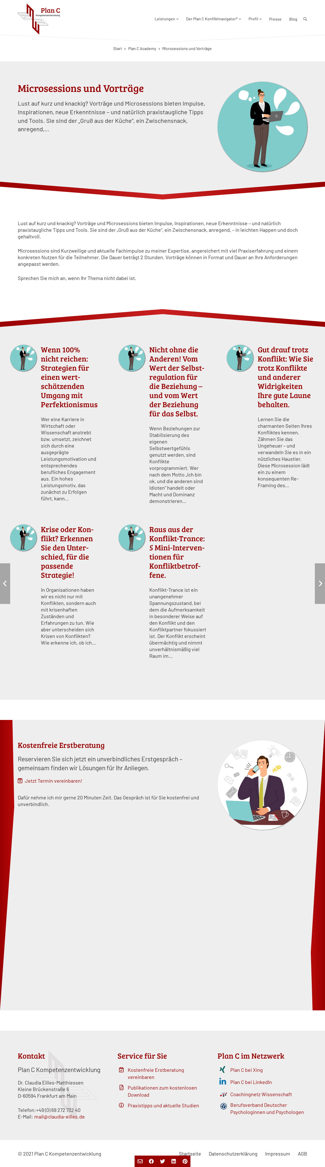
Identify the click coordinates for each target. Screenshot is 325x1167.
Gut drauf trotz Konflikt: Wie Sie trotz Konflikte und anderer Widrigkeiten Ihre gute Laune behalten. (285, 376)
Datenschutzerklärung (233, 1153)
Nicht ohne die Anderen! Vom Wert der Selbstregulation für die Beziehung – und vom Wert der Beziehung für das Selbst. (176, 381)
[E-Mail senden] (140, 1161)
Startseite (190, 1153)
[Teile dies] (151, 1161)
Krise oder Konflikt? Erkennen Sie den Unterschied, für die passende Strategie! (67, 552)
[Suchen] (305, 19)
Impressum (277, 1153)
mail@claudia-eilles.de (59, 1116)
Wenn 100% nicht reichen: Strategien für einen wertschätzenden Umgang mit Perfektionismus (69, 376)
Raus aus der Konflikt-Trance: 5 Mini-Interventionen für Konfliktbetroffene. (177, 552)
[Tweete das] (162, 1161)
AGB (302, 1153)
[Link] (39, 19)
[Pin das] (184, 1161)
